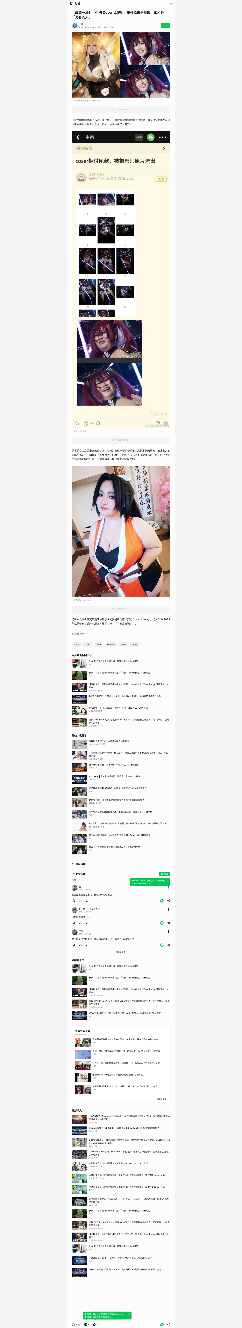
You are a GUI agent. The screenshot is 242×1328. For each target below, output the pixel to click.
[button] (73, 901)
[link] (80, 901)
